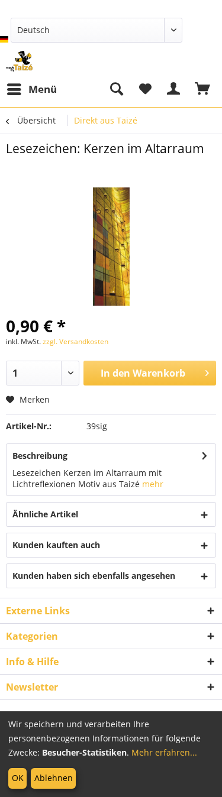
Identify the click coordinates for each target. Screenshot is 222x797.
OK (18, 777)
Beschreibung (39, 455)
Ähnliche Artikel (45, 514)
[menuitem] (31, 89)
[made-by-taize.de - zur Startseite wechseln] (19, 61)
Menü (42, 89)
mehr (152, 484)
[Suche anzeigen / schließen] (116, 89)
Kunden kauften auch (56, 544)
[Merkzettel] (145, 89)
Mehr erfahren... (164, 752)
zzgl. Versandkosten (75, 341)
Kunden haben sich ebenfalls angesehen (93, 575)
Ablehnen (53, 777)
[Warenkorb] (203, 89)
